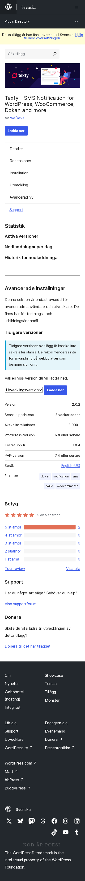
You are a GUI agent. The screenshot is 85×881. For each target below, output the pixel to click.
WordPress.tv (19, 747)
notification (61, 476)
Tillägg (50, 691)
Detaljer (16, 148)
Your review (15, 568)
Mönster (52, 700)
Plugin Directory (17, 21)
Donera (53, 739)
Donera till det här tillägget (28, 646)
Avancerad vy (22, 197)
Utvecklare (14, 739)
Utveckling (19, 185)
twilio (49, 486)
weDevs (17, 118)
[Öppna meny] (77, 7)
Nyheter (12, 683)
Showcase (54, 675)
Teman (51, 683)
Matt (11, 771)
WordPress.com (21, 763)
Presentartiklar (60, 747)
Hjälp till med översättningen (53, 36)
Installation (19, 173)
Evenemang (55, 731)
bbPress (14, 779)
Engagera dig (56, 723)
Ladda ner (16, 131)
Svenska (23, 809)
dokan (45, 476)
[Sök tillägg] (55, 54)
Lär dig (11, 723)
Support (16, 209)
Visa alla (73, 568)
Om (8, 675)
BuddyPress (17, 788)
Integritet (13, 707)
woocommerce (67, 486)
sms (75, 476)
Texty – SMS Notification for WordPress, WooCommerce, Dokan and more (40, 104)
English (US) (70, 466)
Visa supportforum (20, 603)
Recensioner (20, 160)
